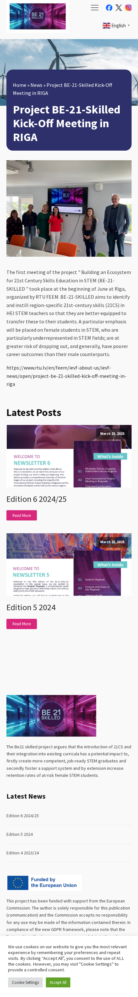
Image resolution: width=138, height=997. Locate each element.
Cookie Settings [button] (25, 982)
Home (19, 85)
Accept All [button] (58, 982)
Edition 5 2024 (31, 607)
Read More (22, 515)
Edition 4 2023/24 (22, 853)
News (36, 85)
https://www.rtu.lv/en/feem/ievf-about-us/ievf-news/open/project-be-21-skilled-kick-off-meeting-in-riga (66, 375)
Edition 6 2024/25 (36, 499)
